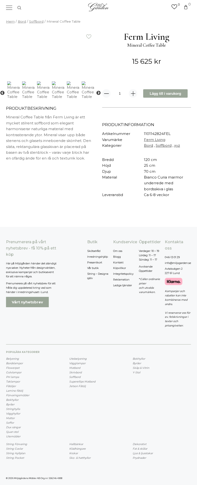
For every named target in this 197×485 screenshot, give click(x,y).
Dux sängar (13, 427)
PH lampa (12, 377)
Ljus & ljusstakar (143, 453)
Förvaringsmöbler (17, 395)
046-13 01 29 (172, 257)
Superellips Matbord (82, 381)
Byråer (10, 404)
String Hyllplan (15, 453)
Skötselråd (93, 251)
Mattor (10, 418)
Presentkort (94, 262)
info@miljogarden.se (178, 263)
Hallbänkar (76, 444)
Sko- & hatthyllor (80, 457)
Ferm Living (154, 139)
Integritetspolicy (123, 273)
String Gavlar (14, 448)
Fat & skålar (140, 448)
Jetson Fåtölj (77, 386)
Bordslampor (14, 363)
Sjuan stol (12, 432)
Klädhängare (77, 448)
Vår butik (93, 268)
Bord (22, 21)
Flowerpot (12, 368)
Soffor (10, 422)
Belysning (12, 358)
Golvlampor (13, 372)
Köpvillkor (119, 268)
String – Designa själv (97, 276)
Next (98, 93)
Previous (2, 93)
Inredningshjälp (97, 256)
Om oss (117, 251)
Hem (10, 21)
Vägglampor (77, 363)
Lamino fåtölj (14, 390)
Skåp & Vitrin (141, 368)
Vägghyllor (13, 413)
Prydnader (139, 457)
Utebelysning (78, 358)
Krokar (73, 453)
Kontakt (118, 262)
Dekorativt (139, 444)
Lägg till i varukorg (165, 93)
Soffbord (36, 21)
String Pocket (15, 457)
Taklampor (13, 381)
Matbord (74, 368)
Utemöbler (13, 436)
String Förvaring (16, 444)
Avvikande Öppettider (146, 269)
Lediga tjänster (122, 285)
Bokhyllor (12, 400)
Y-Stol (136, 372)
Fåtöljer (11, 386)
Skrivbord (75, 372)
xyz (177, 145)
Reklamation (121, 279)
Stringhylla (13, 409)
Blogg (117, 256)
